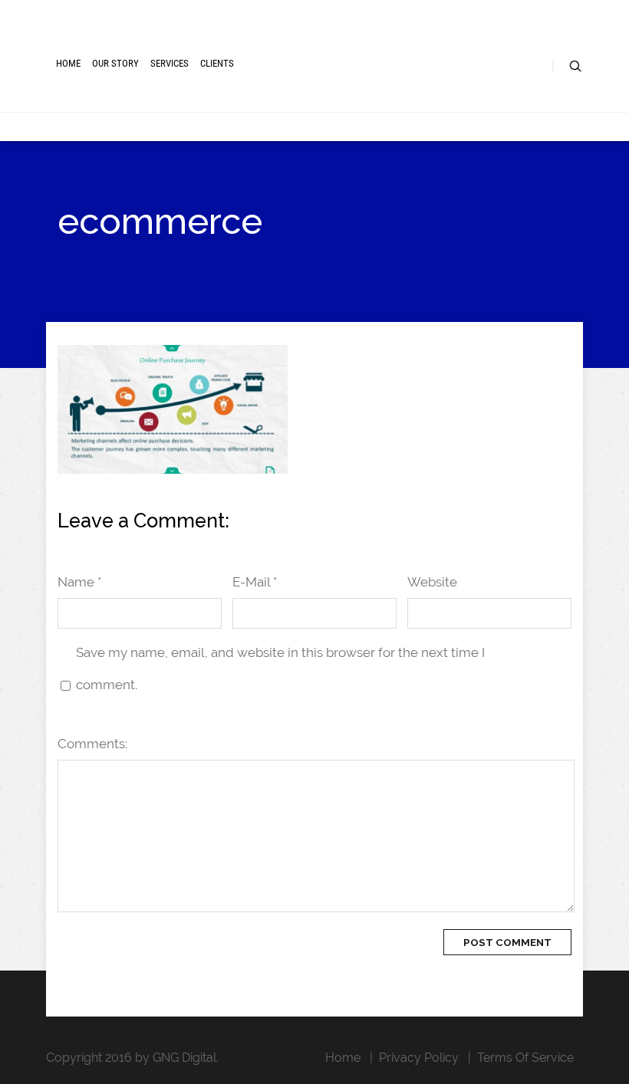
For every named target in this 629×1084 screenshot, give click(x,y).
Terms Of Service (525, 1057)
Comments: (92, 743)
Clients (217, 63)
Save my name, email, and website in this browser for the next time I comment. (280, 668)
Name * (79, 582)
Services (169, 63)
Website (432, 582)
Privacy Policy (419, 1057)
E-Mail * (254, 582)
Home (68, 63)
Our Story (115, 63)
